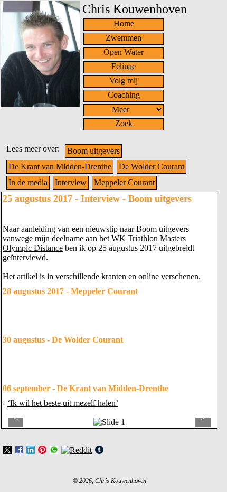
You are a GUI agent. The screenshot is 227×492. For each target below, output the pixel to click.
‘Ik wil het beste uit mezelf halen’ (62, 403)
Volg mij (123, 80)
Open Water (123, 52)
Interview (71, 182)
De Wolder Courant (151, 166)
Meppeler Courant (124, 182)
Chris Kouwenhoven (120, 481)
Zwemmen (123, 37)
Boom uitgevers (93, 150)
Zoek (124, 123)
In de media (28, 182)
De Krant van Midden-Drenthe (59, 166)
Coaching (124, 94)
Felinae (123, 66)
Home (124, 23)
